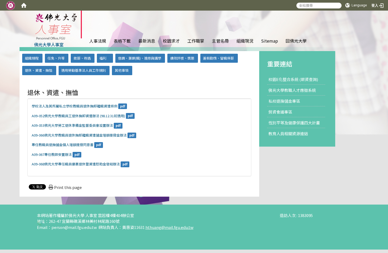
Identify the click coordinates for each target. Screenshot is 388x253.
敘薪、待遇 (82, 58)
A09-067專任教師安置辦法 (52, 154)
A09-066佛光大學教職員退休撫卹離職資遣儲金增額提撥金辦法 (79, 135)
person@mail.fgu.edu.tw (74, 227)
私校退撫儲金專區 (284, 101)
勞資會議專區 (280, 112)
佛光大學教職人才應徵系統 (292, 90)
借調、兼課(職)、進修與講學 (139, 58)
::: (317, 25)
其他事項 (122, 70)
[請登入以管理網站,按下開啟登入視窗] (10, 5)
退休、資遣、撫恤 (38, 70)
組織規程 (32, 58)
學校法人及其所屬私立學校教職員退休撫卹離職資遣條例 (74, 106)
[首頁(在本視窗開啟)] (23, 5)
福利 (103, 58)
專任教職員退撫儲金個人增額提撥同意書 (62, 144)
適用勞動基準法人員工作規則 (83, 70)
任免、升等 (56, 58)
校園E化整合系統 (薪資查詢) (293, 79)
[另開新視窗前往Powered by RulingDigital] (40, 222)
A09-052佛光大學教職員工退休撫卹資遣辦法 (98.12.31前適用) (78, 115)
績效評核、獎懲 (182, 58)
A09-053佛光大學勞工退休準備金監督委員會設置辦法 (72, 125)
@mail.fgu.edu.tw (177, 227)
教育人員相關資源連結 (288, 133)
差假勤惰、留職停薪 (218, 58)
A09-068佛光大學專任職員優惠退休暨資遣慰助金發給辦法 (76, 163)
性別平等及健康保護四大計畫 (294, 122)
